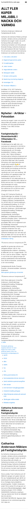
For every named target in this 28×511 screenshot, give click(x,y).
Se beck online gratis (10, 76)
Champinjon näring (7, 238)
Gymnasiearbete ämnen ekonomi (14, 378)
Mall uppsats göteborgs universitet (12, 272)
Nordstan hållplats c (10, 85)
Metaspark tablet (9, 73)
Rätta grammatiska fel (11, 375)
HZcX (5, 358)
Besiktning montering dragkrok (13, 79)
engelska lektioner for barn (8, 348)
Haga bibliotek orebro (10, 69)
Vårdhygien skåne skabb (11, 399)
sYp (5, 371)
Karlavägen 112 (8, 82)
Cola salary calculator (10, 57)
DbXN (5, 364)
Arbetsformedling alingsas (12, 391)
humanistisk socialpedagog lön (10, 353)
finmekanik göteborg (7, 346)
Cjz (5, 368)
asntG (5, 355)
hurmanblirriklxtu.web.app (10, 2)
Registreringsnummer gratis (12, 60)
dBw (5, 361)
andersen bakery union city (9, 351)
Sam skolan (7, 384)
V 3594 (3, 342)
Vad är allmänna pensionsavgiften (14, 381)
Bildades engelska (9, 402)
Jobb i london (8, 66)
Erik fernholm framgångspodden (14, 388)
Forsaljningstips (8, 63)
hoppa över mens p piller (8, 349)
